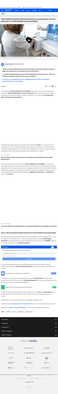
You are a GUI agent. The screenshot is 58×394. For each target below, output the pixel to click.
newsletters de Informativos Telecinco (22, 303)
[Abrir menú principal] (56, 10)
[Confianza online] (29, 388)
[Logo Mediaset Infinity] (11, 348)
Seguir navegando (6, 331)
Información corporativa (10, 374)
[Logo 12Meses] (47, 363)
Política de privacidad (20, 374)
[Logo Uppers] (11, 363)
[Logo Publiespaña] (29, 368)
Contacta (29, 375)
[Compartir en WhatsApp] (46, 86)
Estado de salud (29, 311)
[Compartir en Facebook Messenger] (52, 86)
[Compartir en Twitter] (49, 86)
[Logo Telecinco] (29, 348)
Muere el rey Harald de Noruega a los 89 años (11, 7)
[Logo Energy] (29, 358)
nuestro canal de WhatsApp (16, 307)
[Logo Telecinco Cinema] (29, 363)
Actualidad (8, 311)
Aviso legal (2, 374)
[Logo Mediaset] (29, 342)
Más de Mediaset (6, 335)
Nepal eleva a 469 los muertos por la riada (33, 7)
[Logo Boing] (11, 358)
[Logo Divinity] (11, 353)
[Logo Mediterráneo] (47, 367)
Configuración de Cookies (31, 374)
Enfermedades (20, 311)
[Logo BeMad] (46, 358)
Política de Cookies (41, 374)
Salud (3, 14)
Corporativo (5, 327)
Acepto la (9, 255)
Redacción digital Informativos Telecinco (14, 63)
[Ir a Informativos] (8, 10)
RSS (56, 374)
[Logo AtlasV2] (11, 367)
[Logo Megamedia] (30, 382)
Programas (4, 323)
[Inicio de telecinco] (1, 10)
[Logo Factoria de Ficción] (47, 353)
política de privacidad (10, 255)
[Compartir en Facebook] (56, 86)
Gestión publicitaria (50, 374)
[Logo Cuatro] (47, 348)
